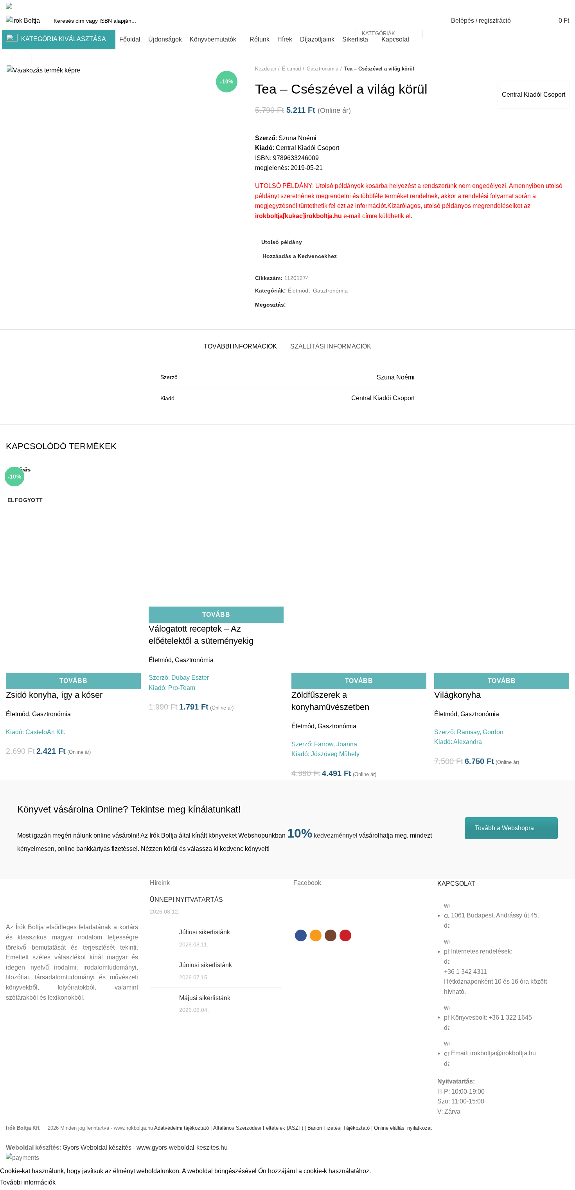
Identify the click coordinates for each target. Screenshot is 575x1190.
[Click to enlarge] (21, 60)
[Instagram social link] (555, 6)
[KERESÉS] (433, 21)
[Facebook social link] (537, 6)
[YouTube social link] (564, 6)
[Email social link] (546, 6)
